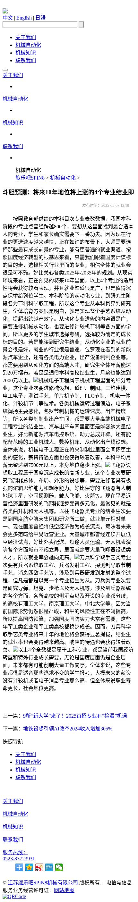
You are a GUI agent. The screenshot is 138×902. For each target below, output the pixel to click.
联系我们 (25, 60)
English (24, 18)
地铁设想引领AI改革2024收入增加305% (67, 728)
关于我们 (25, 37)
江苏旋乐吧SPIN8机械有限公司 (43, 882)
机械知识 (25, 52)
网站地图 (64, 890)
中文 (8, 18)
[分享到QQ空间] (29, 867)
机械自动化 (28, 45)
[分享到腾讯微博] (49, 867)
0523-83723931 (19, 858)
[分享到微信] (59, 867)
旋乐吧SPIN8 (30, 178)
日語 (40, 18)
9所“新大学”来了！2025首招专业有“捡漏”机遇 (75, 716)
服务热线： (15, 852)
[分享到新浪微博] (39, 867)
